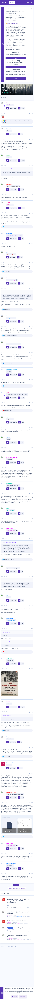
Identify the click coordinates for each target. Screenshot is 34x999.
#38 (32, 288)
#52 (32, 668)
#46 (32, 493)
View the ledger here (12, 23)
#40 (32, 352)
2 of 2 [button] (21, 885)
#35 (32, 213)
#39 (32, 326)
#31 (32, 113)
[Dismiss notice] (31, 9)
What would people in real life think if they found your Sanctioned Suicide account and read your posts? (19, 900)
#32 (32, 139)
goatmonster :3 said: (7, 292)
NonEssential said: (7, 580)
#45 (32, 467)
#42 (32, 402)
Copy (16, 58)
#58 (32, 873)
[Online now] (4, 106)
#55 (32, 773)
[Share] (29, 113)
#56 (32, 802)
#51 (32, 628)
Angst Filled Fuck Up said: (9, 542)
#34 (32, 194)
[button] (3, 2)
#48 (32, 538)
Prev (16, 885)
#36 (32, 243)
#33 (32, 165)
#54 (32, 747)
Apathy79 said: (6, 715)
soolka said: (5, 632)
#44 (32, 447)
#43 (32, 427)
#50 (32, 605)
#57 (32, 853)
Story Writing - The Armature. (21, 928)
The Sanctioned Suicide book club (16, 920)
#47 (32, 518)
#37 (32, 262)
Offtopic (15, 904)
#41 (32, 380)
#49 (32, 576)
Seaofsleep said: (6, 169)
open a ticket (9, 47)
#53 (32, 712)
